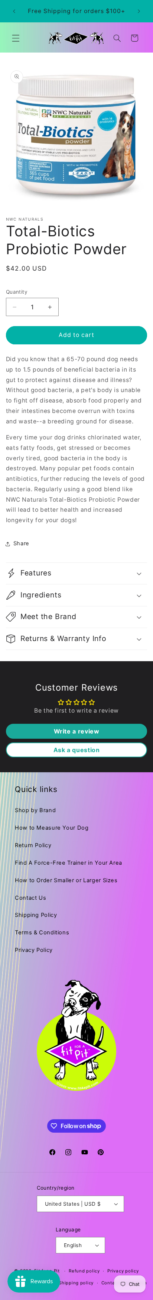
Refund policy (84, 1271)
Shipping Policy (36, 915)
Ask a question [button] (76, 750)
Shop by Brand (35, 810)
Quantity (16, 292)
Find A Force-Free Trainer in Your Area (68, 862)
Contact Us (30, 897)
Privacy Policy (34, 950)
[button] (15, 38)
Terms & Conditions (42, 932)
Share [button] (21, 543)
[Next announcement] (139, 11)
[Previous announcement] (14, 11)
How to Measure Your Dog (52, 827)
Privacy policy (123, 1271)
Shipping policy (76, 1282)
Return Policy (33, 845)
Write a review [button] (77, 731)
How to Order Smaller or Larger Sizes (66, 880)
